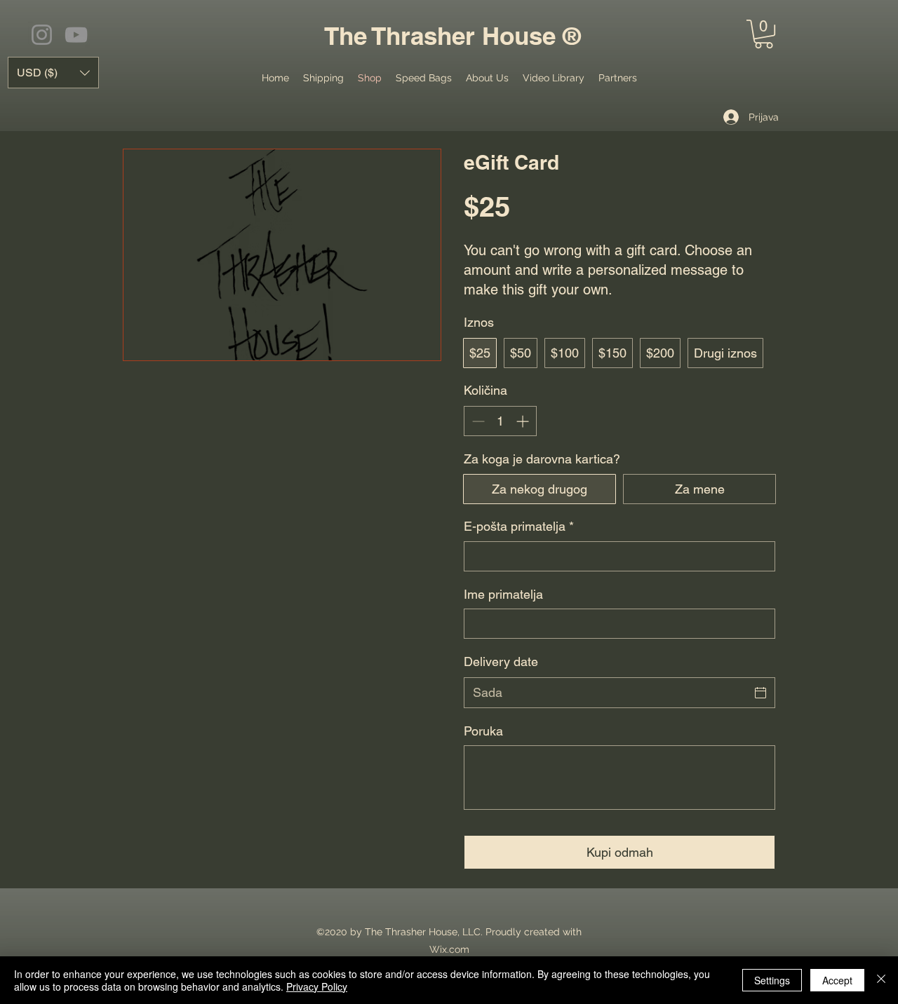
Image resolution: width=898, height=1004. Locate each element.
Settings (772, 980)
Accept (837, 980)
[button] (763, 34)
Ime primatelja (503, 594)
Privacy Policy (316, 986)
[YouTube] (76, 34)
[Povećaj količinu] (524, 421)
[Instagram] (41, 34)
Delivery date (501, 661)
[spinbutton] (500, 421)
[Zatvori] (881, 980)
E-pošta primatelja (519, 526)
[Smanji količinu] (477, 421)
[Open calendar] (760, 692)
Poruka (483, 731)
